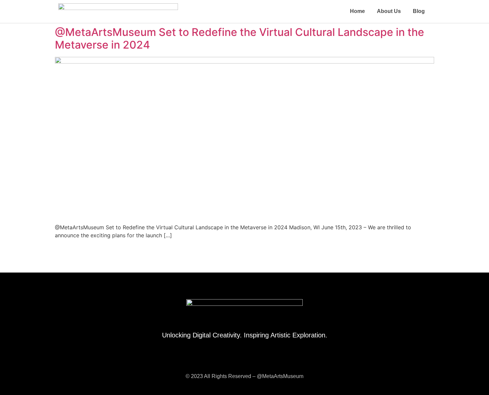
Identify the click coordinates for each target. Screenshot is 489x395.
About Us (389, 11)
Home (357, 11)
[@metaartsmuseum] (237, 359)
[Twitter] (252, 359)
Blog (419, 11)
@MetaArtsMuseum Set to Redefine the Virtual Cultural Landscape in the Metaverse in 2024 (239, 38)
